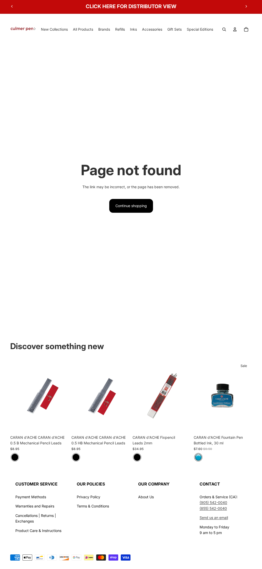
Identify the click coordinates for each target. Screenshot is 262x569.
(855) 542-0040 (213, 508)
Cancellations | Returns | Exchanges (35, 518)
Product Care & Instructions (38, 530)
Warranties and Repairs (34, 506)
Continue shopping (131, 206)
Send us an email (214, 517)
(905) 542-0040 (213, 502)
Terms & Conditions (93, 506)
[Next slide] (246, 6)
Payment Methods (30, 497)
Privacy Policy (88, 497)
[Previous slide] (12, 6)
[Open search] (224, 29)
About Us (146, 497)
